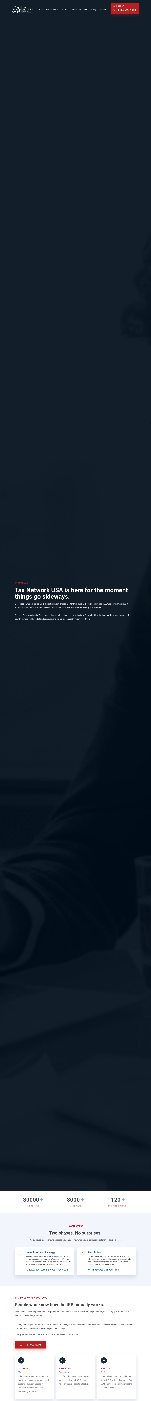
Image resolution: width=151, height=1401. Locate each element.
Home (41, 10)
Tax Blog (93, 10)
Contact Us (103, 10)
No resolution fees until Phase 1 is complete (47, 1270)
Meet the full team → (30, 1345)
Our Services (51, 10)
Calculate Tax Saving (79, 10)
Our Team (64, 10)
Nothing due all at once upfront (103, 1270)
